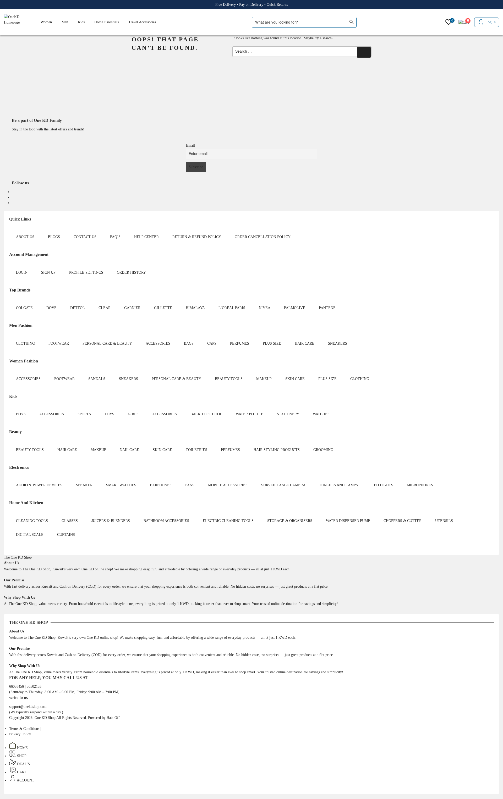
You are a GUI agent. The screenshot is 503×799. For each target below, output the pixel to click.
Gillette (163, 308)
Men (65, 22)
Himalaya (195, 308)
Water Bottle (249, 414)
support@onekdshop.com (28, 707)
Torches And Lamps (338, 485)
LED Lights (382, 485)
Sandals (96, 379)
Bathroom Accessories (166, 521)
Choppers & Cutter (403, 521)
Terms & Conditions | (25, 729)
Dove (51, 308)
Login (22, 272)
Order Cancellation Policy (263, 237)
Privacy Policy (20, 734)
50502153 (34, 686)
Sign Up (48, 272)
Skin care (295, 379)
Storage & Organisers (289, 521)
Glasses (70, 521)
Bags (189, 343)
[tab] (18, 557)
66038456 (17, 686)
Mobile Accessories (228, 485)
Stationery (288, 414)
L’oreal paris (231, 308)
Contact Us (85, 237)
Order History (131, 272)
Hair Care (304, 343)
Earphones (161, 485)
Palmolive (294, 308)
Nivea (264, 308)
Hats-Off (113, 718)
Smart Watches (121, 485)
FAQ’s (115, 237)
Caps (211, 343)
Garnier (132, 308)
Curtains (66, 535)
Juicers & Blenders (110, 521)
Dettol (77, 308)
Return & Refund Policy (196, 237)
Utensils (444, 521)
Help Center (146, 237)
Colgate (24, 308)
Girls (133, 414)
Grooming (323, 450)
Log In (490, 22)
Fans (189, 485)
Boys (21, 414)
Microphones (420, 485)
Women (46, 22)
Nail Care (129, 450)
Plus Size (272, 343)
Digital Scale (29, 535)
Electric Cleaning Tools (228, 521)
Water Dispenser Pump (348, 521)
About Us (25, 237)
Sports (84, 414)
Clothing (25, 343)
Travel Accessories (142, 22)
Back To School (206, 414)
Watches (321, 414)
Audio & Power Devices (39, 485)
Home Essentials (106, 22)
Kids (81, 22)
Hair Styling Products (277, 450)
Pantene (327, 308)
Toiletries (196, 450)
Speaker (84, 485)
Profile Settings (86, 272)
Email (190, 145)
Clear (105, 308)
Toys (109, 414)
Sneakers (337, 343)
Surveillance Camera (283, 485)
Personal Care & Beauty (107, 343)
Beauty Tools (229, 379)
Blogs (54, 237)
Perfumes (239, 343)
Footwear (58, 343)
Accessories (158, 343)
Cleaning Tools (32, 521)
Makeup (264, 379)
